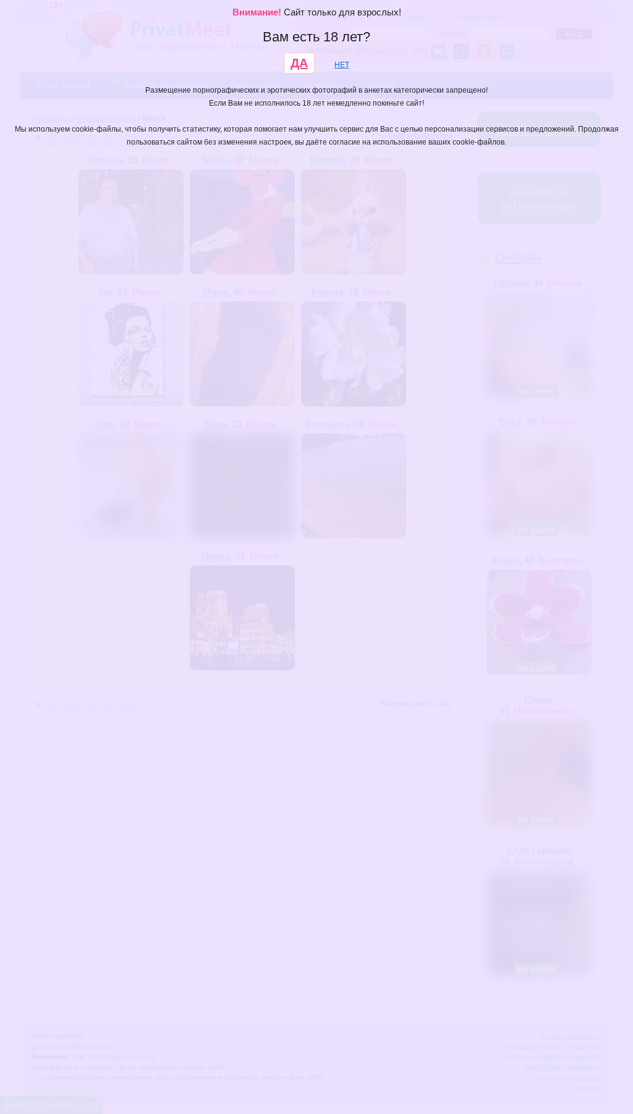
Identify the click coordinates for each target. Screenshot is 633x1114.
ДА (299, 63)
